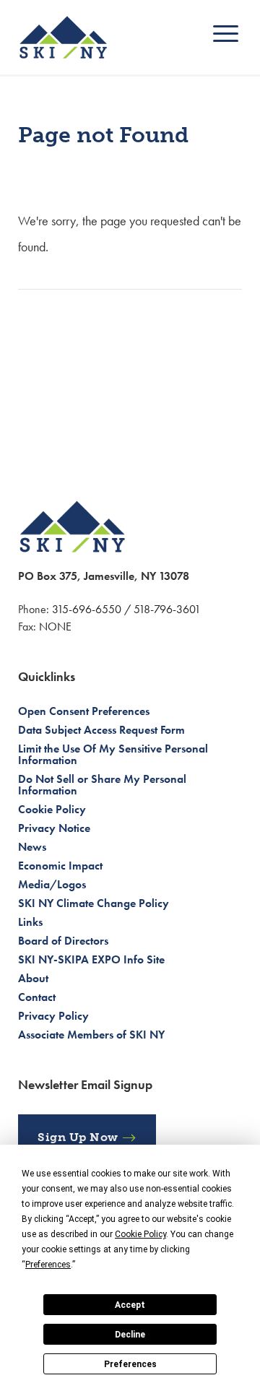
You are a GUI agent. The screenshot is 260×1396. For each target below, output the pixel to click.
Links (30, 921)
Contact (37, 997)
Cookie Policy (52, 809)
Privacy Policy (53, 1015)
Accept (130, 1305)
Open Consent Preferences (84, 711)
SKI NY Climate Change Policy (93, 903)
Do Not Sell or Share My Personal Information (102, 784)
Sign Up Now (78, 1137)
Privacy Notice (54, 828)
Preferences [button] (48, 1265)
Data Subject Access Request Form (101, 729)
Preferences (130, 1364)
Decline (130, 1335)
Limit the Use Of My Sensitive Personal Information (113, 754)
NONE (55, 626)
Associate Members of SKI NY (91, 1034)
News (32, 846)
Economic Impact (60, 865)
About (33, 978)
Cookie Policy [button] (140, 1234)
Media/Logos (52, 884)
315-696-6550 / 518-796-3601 (126, 609)
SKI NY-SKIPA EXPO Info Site (91, 959)
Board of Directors (63, 940)
